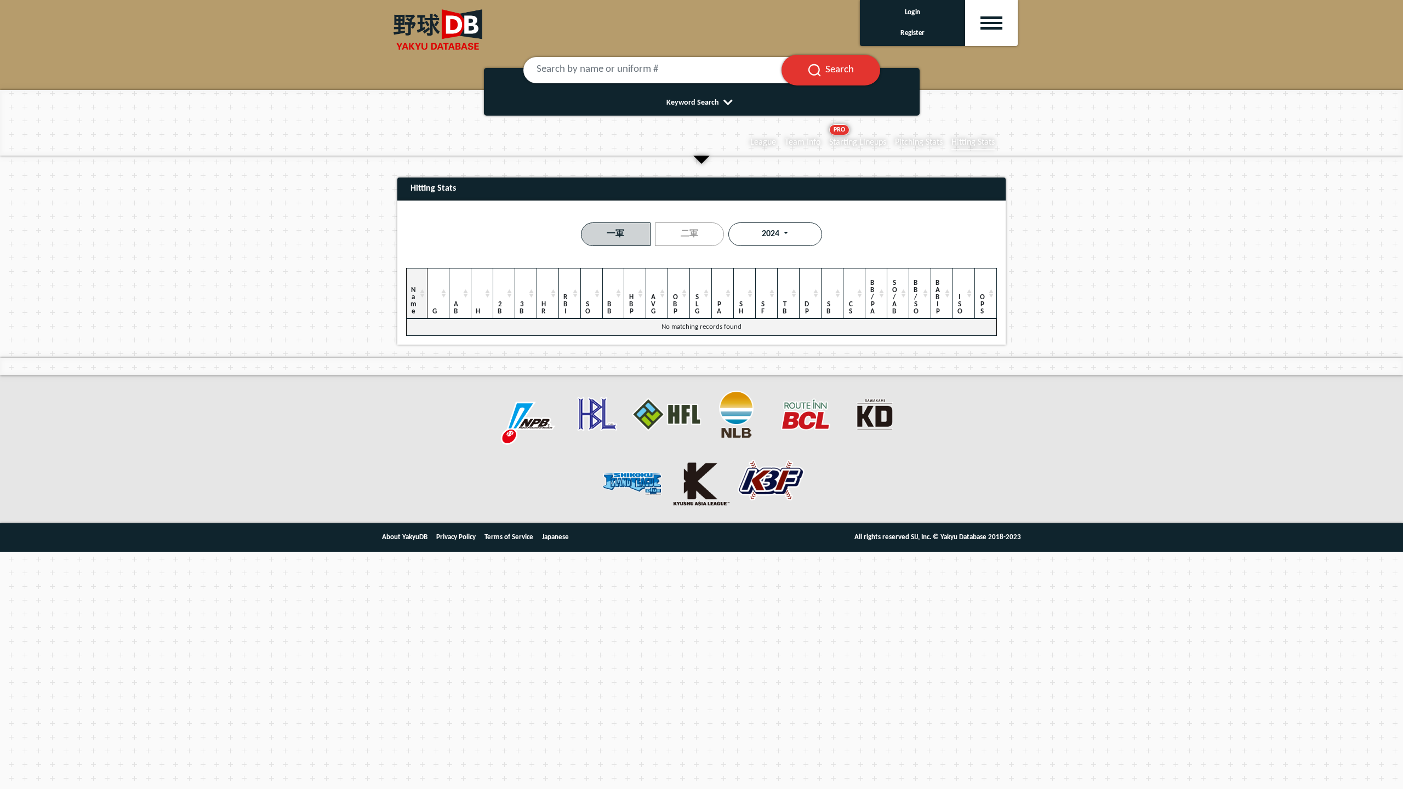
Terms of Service (508, 537)
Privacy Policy (456, 537)
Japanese (555, 537)
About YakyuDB (404, 537)
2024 (772, 234)
